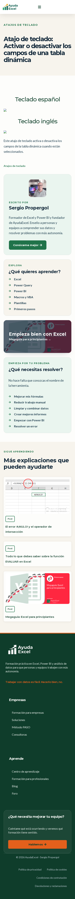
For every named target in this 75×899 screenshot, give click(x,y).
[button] (39, 7)
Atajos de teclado (21, 25)
